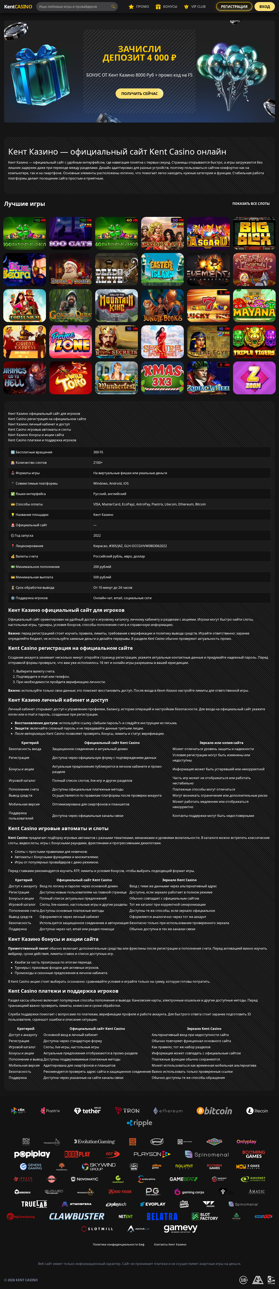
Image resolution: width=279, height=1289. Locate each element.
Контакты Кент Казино (170, 1244)
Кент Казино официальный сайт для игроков (44, 413)
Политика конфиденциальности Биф (118, 1244)
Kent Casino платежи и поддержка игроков (42, 440)
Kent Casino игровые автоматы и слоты (39, 429)
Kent (18, 6)
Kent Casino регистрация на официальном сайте (47, 419)
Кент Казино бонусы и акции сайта (36, 435)
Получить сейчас (139, 93)
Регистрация (234, 6)
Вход (264, 6)
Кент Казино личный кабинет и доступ (39, 424)
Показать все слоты (251, 203)
